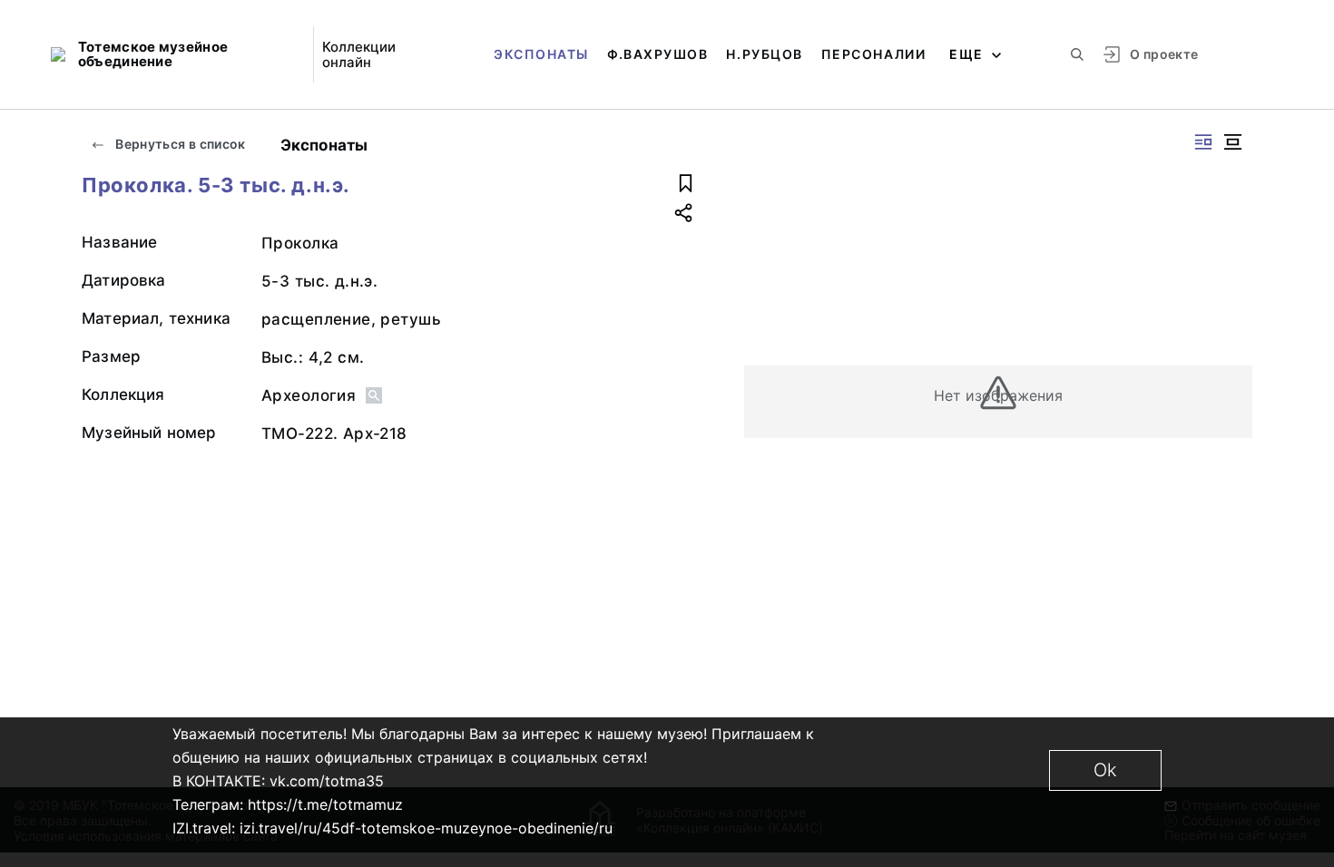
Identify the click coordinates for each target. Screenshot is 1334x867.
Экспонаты (541, 54)
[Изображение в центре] (1232, 142)
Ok (1105, 770)
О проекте (1164, 54)
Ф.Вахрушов (657, 54)
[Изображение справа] (1203, 142)
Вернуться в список (179, 143)
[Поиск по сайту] (1077, 54)
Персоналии (873, 54)
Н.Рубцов (764, 54)
